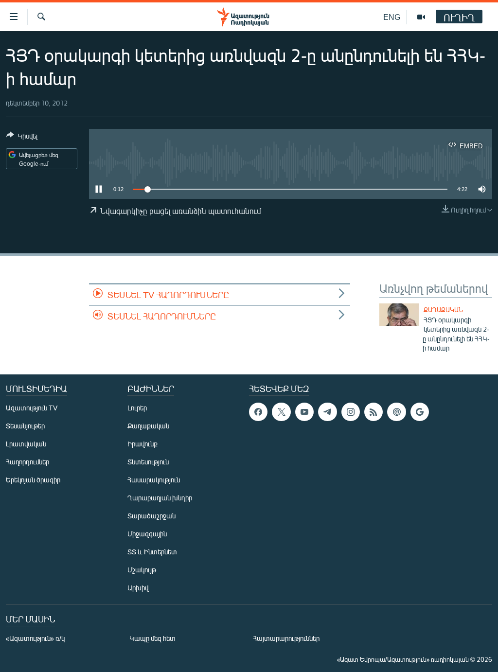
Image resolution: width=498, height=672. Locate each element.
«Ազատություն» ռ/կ (35, 638)
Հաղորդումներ (27, 462)
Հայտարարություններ (286, 638)
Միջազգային (147, 534)
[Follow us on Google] (419, 412)
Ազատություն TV (31, 408)
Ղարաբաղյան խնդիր (159, 498)
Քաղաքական (443, 310)
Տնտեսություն (148, 462)
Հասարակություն (153, 480)
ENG (391, 16)
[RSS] (373, 412)
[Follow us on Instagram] (350, 412)
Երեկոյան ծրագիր (33, 480)
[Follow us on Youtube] (304, 412)
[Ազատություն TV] (421, 17)
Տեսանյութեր (25, 426)
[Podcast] (396, 412)
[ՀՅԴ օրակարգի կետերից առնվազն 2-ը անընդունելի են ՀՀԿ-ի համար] (399, 314)
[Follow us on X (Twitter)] (281, 412)
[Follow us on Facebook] (258, 412)
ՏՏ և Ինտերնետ (152, 552)
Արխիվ (137, 588)
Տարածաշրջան (151, 516)
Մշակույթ (141, 570)
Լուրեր (137, 408)
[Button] (21, 137)
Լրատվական (26, 444)
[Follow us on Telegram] (327, 412)
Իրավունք (142, 444)
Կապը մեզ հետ (152, 638)
